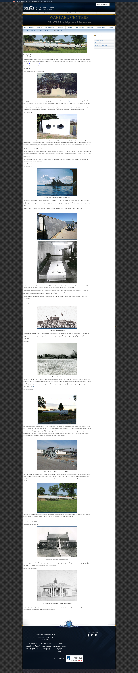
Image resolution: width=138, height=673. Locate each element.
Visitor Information (101, 27)
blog (70, 101)
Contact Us (110, 27)
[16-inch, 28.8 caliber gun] (57, 409)
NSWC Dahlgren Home (29, 27)
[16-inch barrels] (57, 497)
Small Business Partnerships (74, 13)
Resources (53, 13)
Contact (87, 13)
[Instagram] (92, 635)
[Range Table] (57, 226)
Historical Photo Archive (101, 48)
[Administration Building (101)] (57, 541)
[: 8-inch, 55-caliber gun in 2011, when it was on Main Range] (57, 454)
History (94, 13)
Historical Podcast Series (101, 45)
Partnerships (60, 27)
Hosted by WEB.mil (59, 658)
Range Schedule (90, 27)
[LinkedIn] (96, 635)
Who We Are (39, 27)
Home (33, 13)
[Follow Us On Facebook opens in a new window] (88, 635)
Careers (62, 13)
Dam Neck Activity (49, 27)
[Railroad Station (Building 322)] (57, 585)
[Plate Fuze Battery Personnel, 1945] (57, 317)
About (39, 13)
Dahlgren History (99, 40)
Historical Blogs (99, 42)
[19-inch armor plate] (57, 126)
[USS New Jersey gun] (57, 182)
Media (45, 13)
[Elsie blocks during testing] (57, 358)
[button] (46, 1)
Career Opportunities (79, 27)
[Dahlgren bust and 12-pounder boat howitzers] (57, 85)
